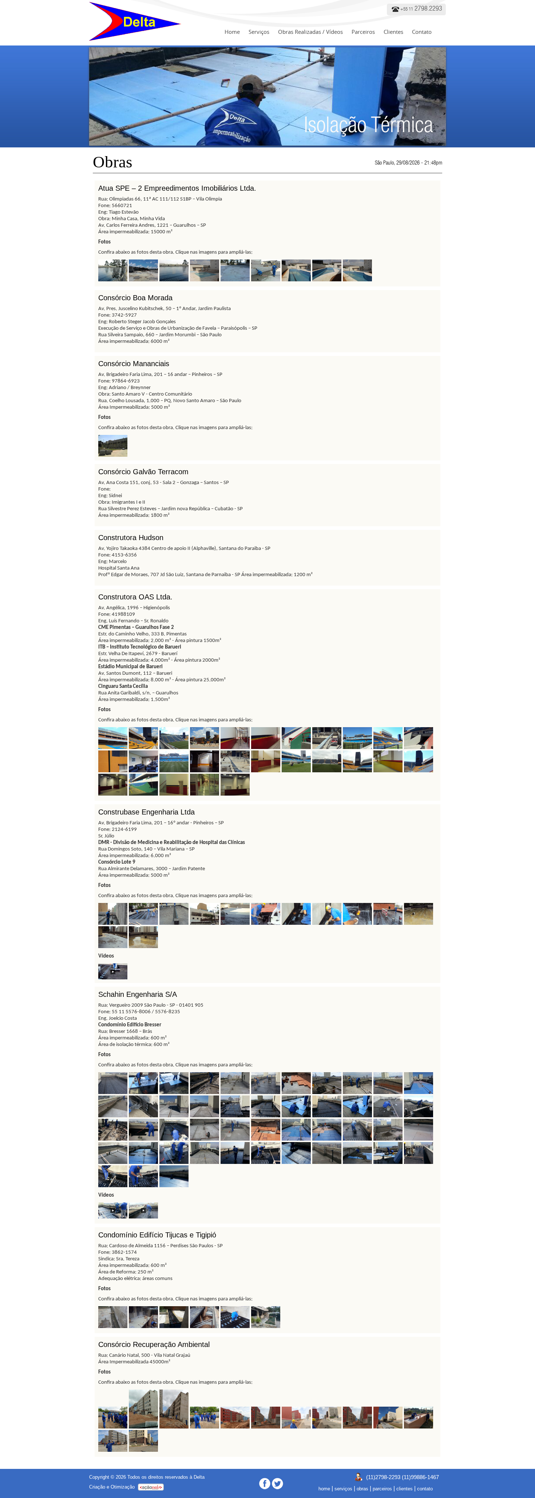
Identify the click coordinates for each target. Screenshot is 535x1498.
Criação (97, 1487)
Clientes (393, 31)
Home (232, 31)
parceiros (382, 1488)
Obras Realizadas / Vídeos (310, 31)
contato (425, 1488)
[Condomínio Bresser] (112, 1092)
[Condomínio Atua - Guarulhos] (112, 279)
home (324, 1488)
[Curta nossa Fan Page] (264, 1483)
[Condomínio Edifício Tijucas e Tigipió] (112, 1326)
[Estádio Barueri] (112, 747)
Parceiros (363, 31)
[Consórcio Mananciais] (112, 455)
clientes (404, 1488)
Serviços (259, 31)
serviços (343, 1488)
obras (362, 1488)
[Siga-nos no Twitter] (277, 1483)
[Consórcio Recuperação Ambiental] (112, 1426)
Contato (422, 31)
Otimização (123, 1487)
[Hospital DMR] (112, 923)
